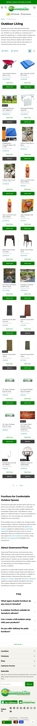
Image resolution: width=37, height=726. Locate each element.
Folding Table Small (8, 180)
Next (21, 485)
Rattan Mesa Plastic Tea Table (8, 251)
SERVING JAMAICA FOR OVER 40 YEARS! (18, 2)
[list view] (34, 51)
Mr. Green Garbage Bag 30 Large (8, 425)
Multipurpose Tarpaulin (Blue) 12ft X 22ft (9, 145)
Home (3, 19)
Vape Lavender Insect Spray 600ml (9, 216)
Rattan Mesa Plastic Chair (26, 251)
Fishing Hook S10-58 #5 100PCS (9, 464)
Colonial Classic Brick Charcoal (9, 320)
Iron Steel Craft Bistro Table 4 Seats (9, 285)
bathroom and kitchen (29, 579)
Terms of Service (13, 718)
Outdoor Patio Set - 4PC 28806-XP (8, 109)
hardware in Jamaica (7, 579)
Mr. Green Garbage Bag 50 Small (8, 390)
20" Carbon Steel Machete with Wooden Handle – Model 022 (26, 427)
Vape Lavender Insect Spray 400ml (27, 181)
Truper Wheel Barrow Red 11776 (9, 74)
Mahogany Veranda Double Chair (26, 285)
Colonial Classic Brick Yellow (9, 355)
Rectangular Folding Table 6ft (26, 109)
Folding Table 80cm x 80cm (27, 144)
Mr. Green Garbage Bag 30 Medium (26, 390)
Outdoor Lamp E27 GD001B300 (26, 464)
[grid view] (30, 51)
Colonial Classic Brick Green (27, 355)
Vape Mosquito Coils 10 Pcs (26, 216)
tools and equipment (10, 538)
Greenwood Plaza (7, 77)
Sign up (29, 684)
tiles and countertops (15, 536)
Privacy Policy (24, 718)
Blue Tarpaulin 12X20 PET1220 (27, 74)
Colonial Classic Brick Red (27, 320)
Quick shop (9, 83)
